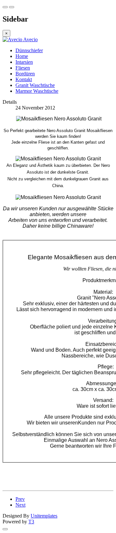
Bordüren (25, 73)
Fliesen (22, 68)
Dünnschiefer (29, 50)
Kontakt (23, 79)
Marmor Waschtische (36, 91)
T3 (31, 521)
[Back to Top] (5, 529)
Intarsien (24, 62)
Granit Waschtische (35, 85)
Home (21, 56)
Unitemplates (44, 516)
